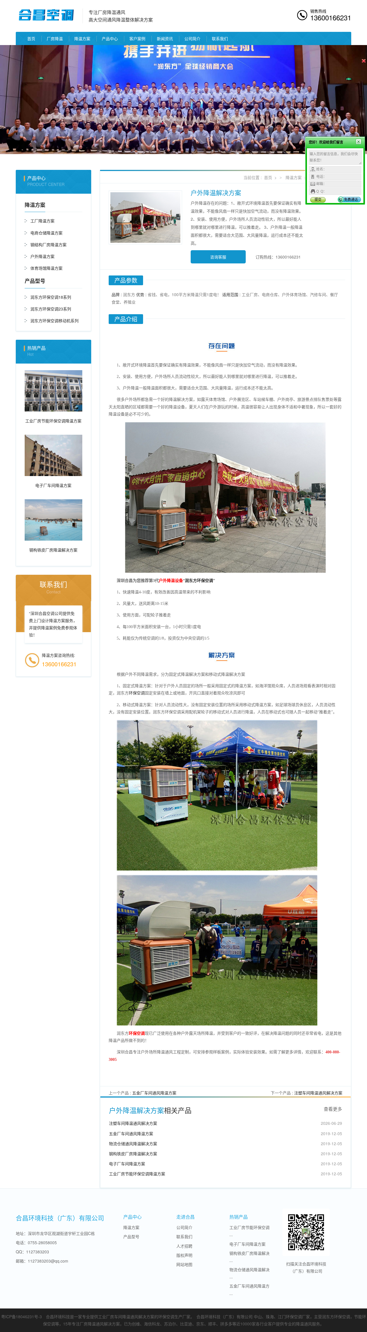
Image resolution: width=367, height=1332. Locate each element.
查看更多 (333, 1109)
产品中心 (110, 38)
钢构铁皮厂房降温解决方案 (133, 1153)
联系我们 (220, 38)
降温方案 (82, 38)
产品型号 (35, 281)
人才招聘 (184, 1246)
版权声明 (184, 1255)
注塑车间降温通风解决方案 (318, 1093)
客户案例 (137, 38)
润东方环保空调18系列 (50, 297)
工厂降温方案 (42, 221)
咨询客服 (218, 257)
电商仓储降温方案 (46, 233)
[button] (27, 99)
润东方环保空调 (199, 580)
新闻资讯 (165, 38)
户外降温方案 (42, 256)
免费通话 (351, 200)
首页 (31, 38)
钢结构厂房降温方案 (48, 244)
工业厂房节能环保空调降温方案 (137, 1173)
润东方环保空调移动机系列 (54, 320)
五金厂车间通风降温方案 (154, 1093)
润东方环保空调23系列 (50, 309)
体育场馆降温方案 (46, 268)
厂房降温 (55, 38)
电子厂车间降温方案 (127, 1163)
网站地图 (184, 1264)
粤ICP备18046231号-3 (21, 1316)
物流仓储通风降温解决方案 (133, 1143)
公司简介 (192, 38)
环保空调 (137, 693)
